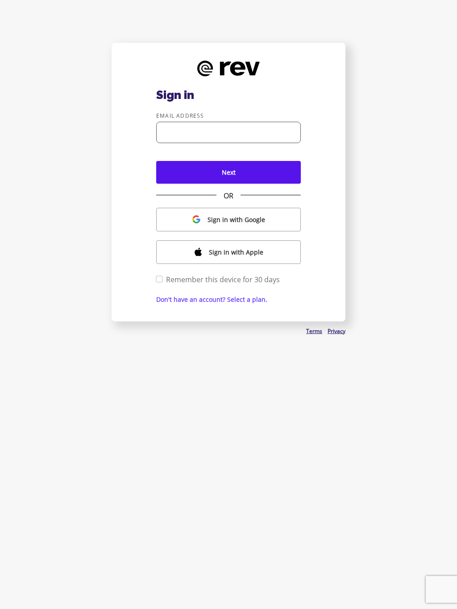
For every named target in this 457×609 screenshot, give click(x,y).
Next (229, 172)
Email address (180, 115)
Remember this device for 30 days (223, 279)
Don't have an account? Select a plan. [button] (211, 299)
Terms (314, 331)
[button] (228, 219)
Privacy (336, 331)
